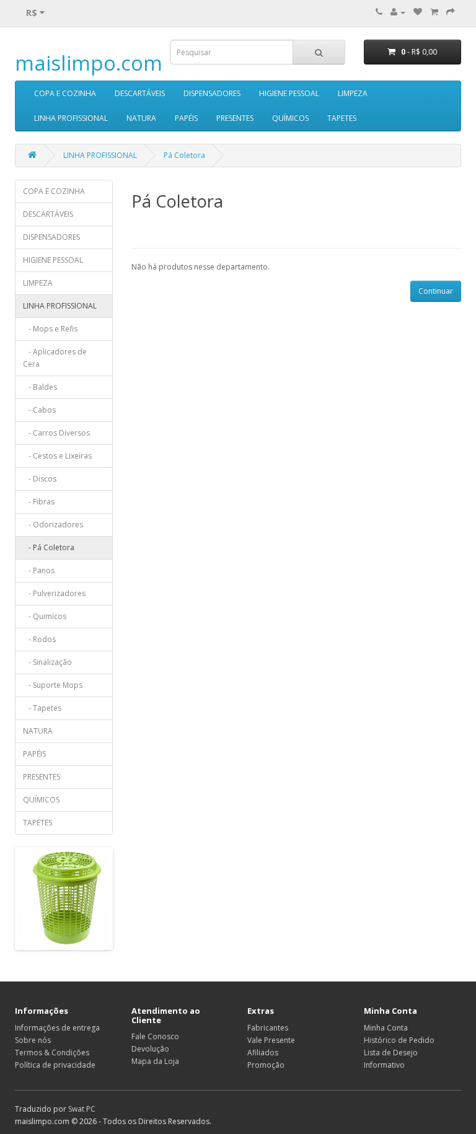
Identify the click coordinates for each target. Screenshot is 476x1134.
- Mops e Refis (50, 328)
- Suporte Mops (52, 685)
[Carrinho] (434, 12)
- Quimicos (44, 616)
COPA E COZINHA (65, 93)
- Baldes (40, 387)
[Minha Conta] (397, 12)
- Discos (39, 478)
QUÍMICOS (290, 118)
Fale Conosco (155, 1036)
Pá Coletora (184, 155)
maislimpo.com (88, 63)
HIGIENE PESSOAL (289, 93)
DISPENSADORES (211, 93)
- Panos (39, 570)
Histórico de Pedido (399, 1040)
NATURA (141, 118)
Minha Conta (386, 1027)
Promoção (265, 1065)
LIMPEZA (353, 93)
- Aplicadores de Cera (55, 357)
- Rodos (39, 639)
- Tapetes (42, 708)
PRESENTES (234, 118)
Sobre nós (33, 1040)
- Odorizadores (53, 524)
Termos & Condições (52, 1052)
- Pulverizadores (54, 593)
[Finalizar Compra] (450, 12)
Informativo (384, 1065)
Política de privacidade (55, 1065)
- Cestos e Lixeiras (57, 456)
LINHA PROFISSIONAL (71, 118)
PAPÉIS (186, 118)
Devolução (150, 1049)
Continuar (435, 291)
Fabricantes (267, 1027)
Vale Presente (271, 1040)
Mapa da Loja (155, 1061)
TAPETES (341, 118)
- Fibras (39, 501)
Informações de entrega (57, 1027)
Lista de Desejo (391, 1052)
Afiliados (262, 1052)
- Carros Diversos (56, 433)
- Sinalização (47, 662)
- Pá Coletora (48, 547)
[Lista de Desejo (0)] (417, 12)
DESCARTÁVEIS (140, 93)
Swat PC (81, 1109)
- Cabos (39, 410)
